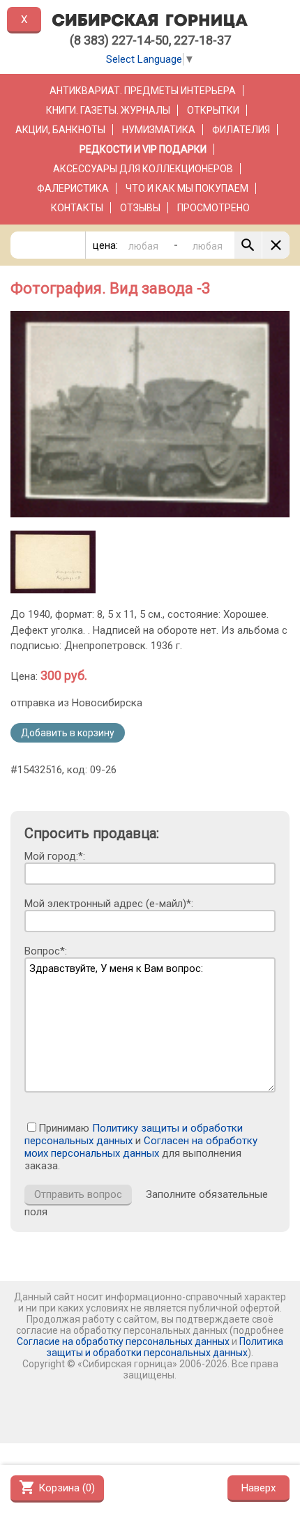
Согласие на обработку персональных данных (123, 1341)
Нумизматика (158, 129)
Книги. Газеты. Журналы (108, 110)
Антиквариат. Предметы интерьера (143, 90)
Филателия (241, 129)
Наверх (258, 1488)
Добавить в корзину (67, 732)
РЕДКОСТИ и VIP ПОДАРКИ (143, 149)
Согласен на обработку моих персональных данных (140, 1147)
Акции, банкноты (60, 129)
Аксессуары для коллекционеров (143, 168)
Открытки (213, 110)
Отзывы (140, 207)
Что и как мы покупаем (187, 188)
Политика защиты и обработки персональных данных (165, 1347)
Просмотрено (213, 207)
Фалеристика (73, 188)
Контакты (77, 207)
